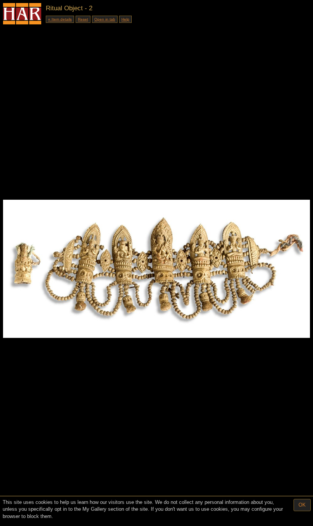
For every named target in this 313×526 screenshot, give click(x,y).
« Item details (60, 19)
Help (125, 19)
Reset (83, 19)
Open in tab (104, 19)
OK (302, 505)
